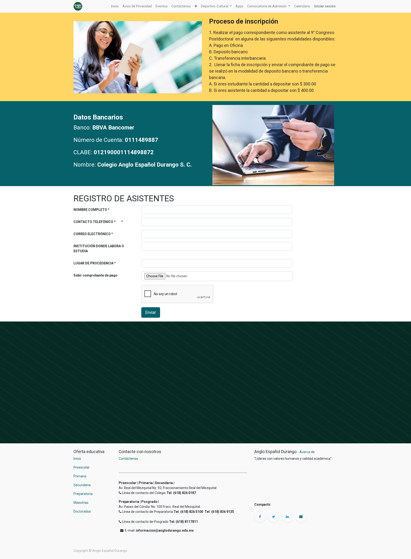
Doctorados (82, 511)
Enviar (150, 312)
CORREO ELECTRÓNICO (92, 234)
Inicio (77, 458)
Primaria (79, 476)
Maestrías (81, 503)
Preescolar (81, 467)
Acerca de (307, 452)
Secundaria (82, 485)
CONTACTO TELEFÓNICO (93, 222)
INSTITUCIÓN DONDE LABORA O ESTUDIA (98, 248)
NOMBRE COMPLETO (90, 210)
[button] (196, 6)
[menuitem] (115, 6)
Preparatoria (83, 494)
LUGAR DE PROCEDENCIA (93, 263)
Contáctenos (128, 458)
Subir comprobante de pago (95, 275)
